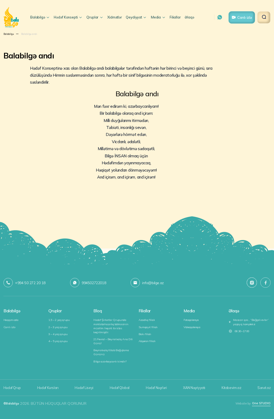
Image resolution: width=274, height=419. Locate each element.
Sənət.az (264, 387)
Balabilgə (37, 17)
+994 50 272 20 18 (30, 282)
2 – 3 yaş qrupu (57, 327)
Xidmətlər (114, 17)
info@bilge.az (153, 282)
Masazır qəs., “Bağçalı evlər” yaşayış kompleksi (251, 322)
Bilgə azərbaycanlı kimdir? (109, 361)
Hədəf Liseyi (84, 387)
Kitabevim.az (231, 387)
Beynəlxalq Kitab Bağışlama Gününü (111, 352)
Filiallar (175, 17)
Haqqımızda (10, 320)
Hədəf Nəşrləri (156, 387)
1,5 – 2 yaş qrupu (59, 320)
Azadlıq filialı (147, 320)
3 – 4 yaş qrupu (57, 334)
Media (189, 311)
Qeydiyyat (134, 17)
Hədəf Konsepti (66, 17)
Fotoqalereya (191, 320)
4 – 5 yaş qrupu (57, 341)
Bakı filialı (145, 334)
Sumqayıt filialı (148, 327)
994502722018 (94, 282)
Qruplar (92, 17)
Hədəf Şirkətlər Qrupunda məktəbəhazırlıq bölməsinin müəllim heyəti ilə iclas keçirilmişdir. (110, 326)
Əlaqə (189, 17)
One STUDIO (261, 403)
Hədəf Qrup (12, 387)
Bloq (97, 311)
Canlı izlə (244, 17)
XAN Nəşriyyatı (194, 387)
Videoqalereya (192, 327)
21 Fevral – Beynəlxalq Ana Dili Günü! (112, 341)
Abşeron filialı (147, 341)
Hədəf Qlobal (120, 387)
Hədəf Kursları (48, 387)
